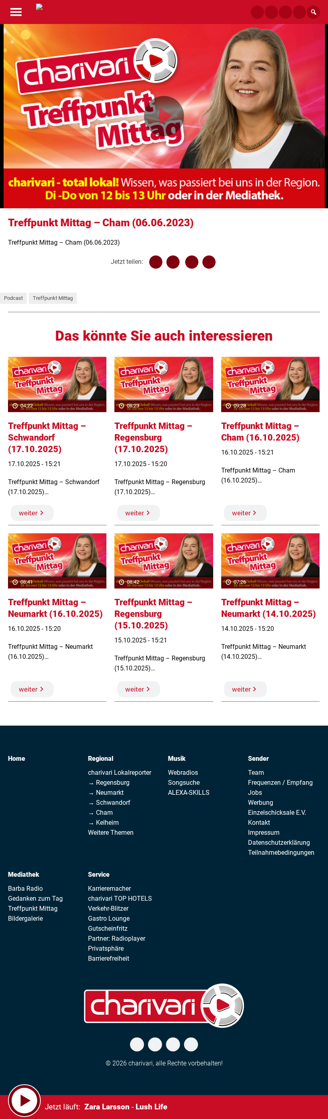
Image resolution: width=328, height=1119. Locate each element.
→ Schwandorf (109, 802)
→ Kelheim (103, 822)
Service (99, 874)
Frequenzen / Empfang (280, 782)
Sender (258, 758)
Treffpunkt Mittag (53, 298)
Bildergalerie (25, 918)
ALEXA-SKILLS (189, 792)
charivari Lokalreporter (119, 772)
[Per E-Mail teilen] (209, 262)
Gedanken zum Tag (35, 898)
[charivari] (39, 11)
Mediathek (23, 874)
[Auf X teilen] (173, 262)
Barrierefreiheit (108, 958)
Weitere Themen (111, 832)
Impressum (264, 832)
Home (16, 758)
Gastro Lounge (109, 918)
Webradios (183, 772)
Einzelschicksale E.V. (277, 812)
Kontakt (259, 822)
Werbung (260, 802)
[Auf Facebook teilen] (155, 262)
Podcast (13, 298)
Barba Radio (25, 888)
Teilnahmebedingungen (281, 852)
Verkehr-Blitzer (108, 908)
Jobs (255, 792)
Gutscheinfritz (108, 928)
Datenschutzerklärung (279, 842)
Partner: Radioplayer (116, 938)
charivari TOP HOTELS (120, 898)
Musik (177, 758)
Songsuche (184, 782)
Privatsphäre (106, 948)
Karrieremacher (109, 888)
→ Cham (100, 812)
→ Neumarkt (106, 792)
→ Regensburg (109, 782)
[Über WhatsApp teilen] (191, 262)
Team (256, 772)
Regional (100, 758)
